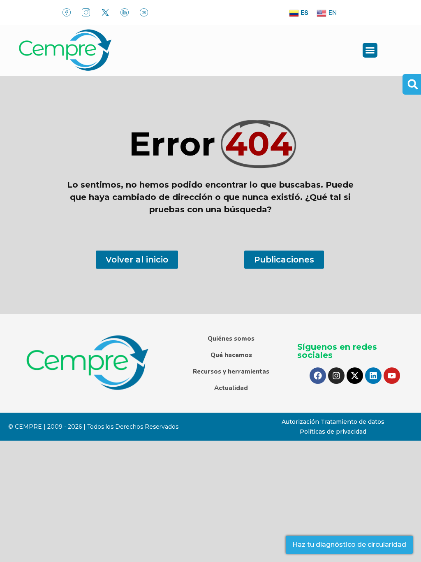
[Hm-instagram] (86, 12)
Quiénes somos (231, 338)
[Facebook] (318, 375)
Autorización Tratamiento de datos (333, 421)
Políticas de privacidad (333, 431)
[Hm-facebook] (66, 12)
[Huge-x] (105, 12)
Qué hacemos (231, 355)
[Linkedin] (373, 375)
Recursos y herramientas (231, 371)
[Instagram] (336, 375)
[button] (370, 50)
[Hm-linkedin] (124, 12)
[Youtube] (392, 375)
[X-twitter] (355, 375)
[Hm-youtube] (143, 12)
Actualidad (231, 388)
